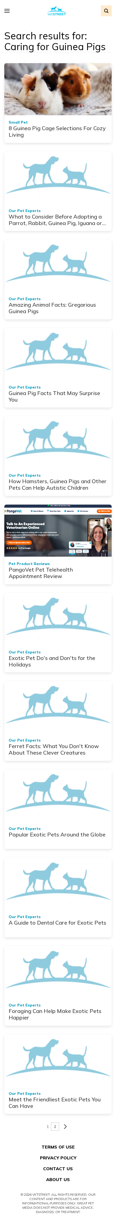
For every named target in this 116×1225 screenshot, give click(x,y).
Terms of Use (58, 1147)
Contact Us (58, 1168)
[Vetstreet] (57, 11)
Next (65, 1127)
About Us (58, 1179)
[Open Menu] (8, 11)
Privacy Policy (58, 1157)
